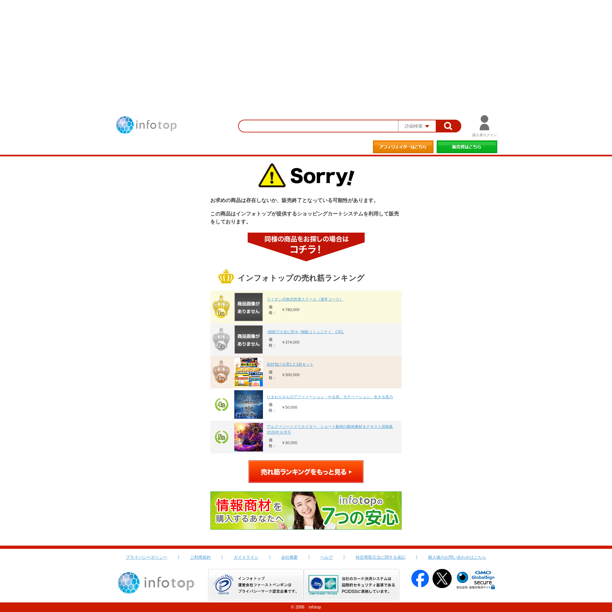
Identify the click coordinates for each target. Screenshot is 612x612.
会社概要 (289, 557)
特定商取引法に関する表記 (380, 557)
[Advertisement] (306, 48)
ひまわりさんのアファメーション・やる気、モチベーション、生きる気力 (330, 397)
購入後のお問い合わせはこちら (457, 557)
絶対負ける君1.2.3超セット (290, 364)
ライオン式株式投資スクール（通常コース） (305, 299)
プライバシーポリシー (146, 557)
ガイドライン (246, 557)
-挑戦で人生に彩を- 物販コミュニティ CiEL (305, 332)
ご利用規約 (200, 557)
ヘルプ (326, 557)
